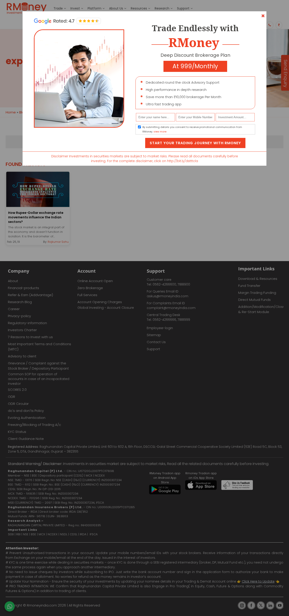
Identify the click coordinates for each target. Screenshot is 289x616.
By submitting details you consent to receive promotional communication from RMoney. (192, 129)
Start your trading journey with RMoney (195, 143)
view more (160, 131)
